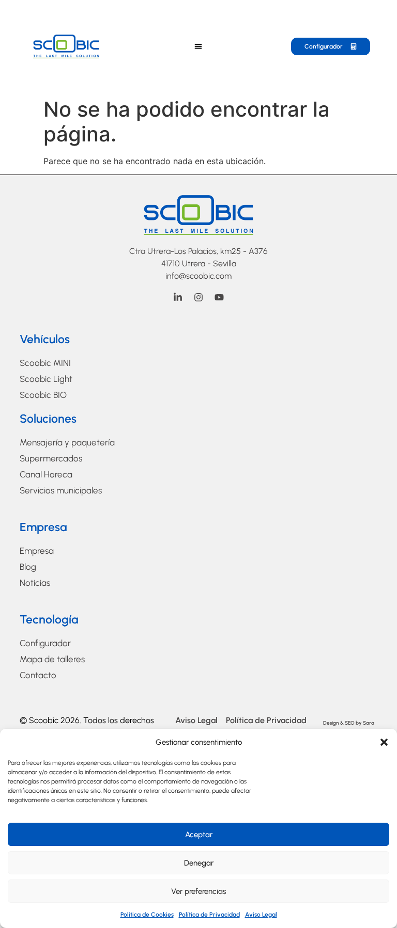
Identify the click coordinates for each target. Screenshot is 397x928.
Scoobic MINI (45, 363)
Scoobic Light (46, 379)
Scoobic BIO (43, 395)
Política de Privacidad (209, 914)
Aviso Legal (261, 914)
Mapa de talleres (52, 659)
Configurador (45, 643)
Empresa (37, 551)
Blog (28, 567)
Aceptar (198, 834)
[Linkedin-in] (177, 297)
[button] (384, 742)
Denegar (198, 863)
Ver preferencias (198, 891)
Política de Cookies (147, 914)
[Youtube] (219, 297)
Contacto (38, 675)
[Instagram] (198, 297)
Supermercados (51, 458)
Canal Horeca (46, 474)
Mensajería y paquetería (67, 442)
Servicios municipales (61, 490)
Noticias (35, 583)
